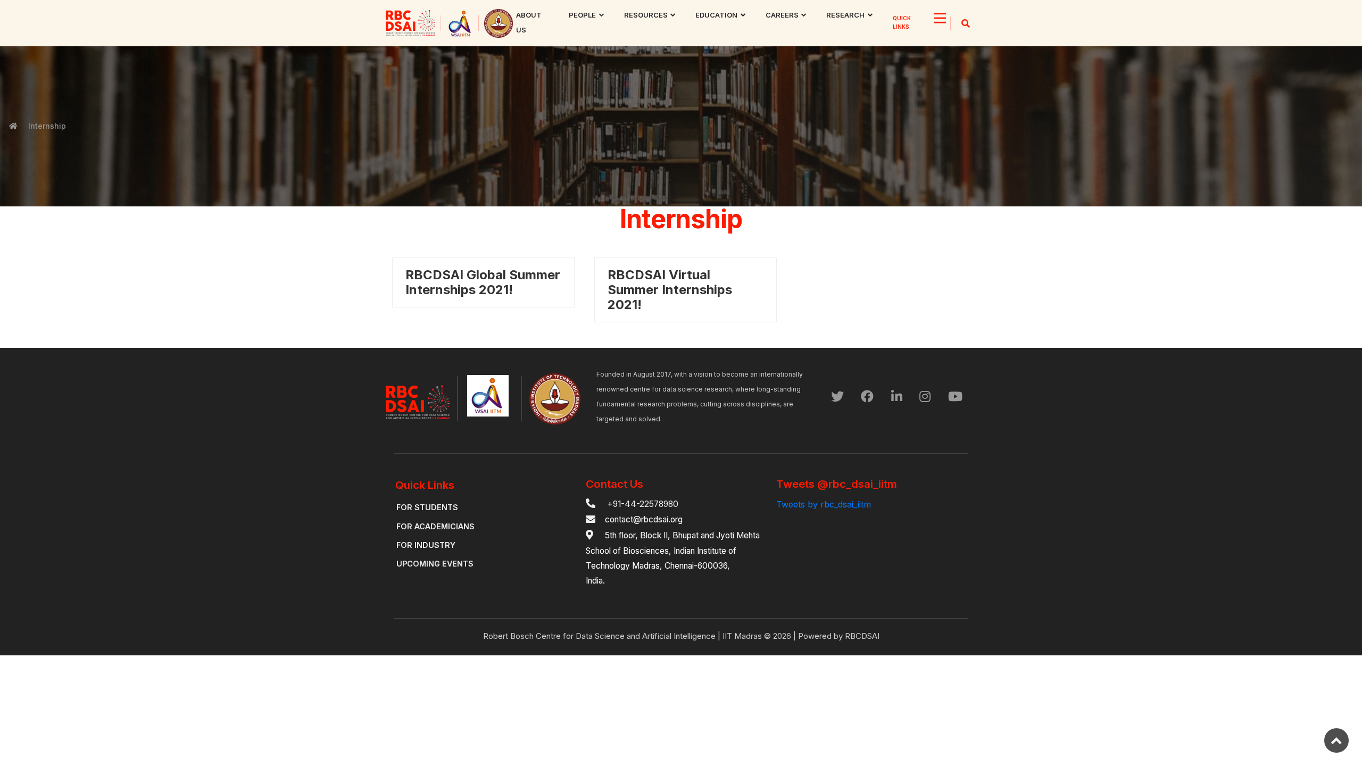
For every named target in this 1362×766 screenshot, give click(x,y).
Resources (646, 15)
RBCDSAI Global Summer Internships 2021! (482, 282)
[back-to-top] (1336, 740)
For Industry (425, 544)
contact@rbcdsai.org (644, 519)
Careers (782, 15)
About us (529, 22)
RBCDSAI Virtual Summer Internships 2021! (670, 289)
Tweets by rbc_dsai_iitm (823, 504)
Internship (47, 125)
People (582, 15)
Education (716, 15)
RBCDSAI (862, 636)
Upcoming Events (435, 563)
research (845, 15)
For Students (427, 507)
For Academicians (435, 526)
